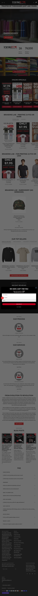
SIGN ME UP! (19, 304)
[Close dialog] (36, 287)
